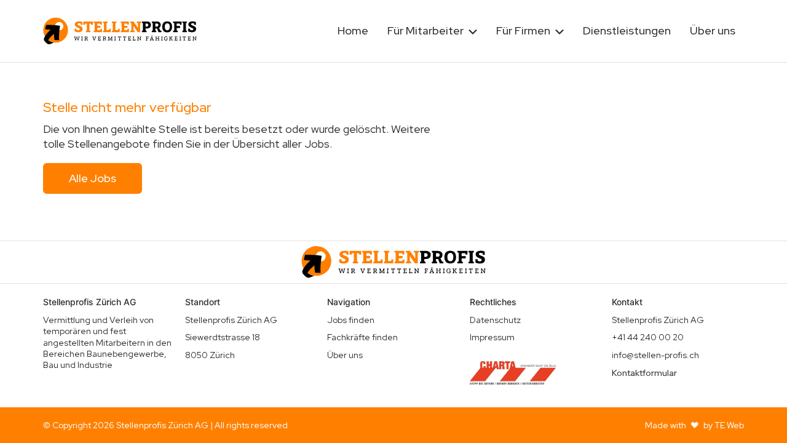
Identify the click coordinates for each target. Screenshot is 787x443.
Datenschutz (495, 319)
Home (353, 30)
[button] (432, 31)
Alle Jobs (92, 178)
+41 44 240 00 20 (648, 337)
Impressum (492, 337)
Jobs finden (350, 319)
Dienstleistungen (627, 30)
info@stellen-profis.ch (655, 355)
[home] (120, 31)
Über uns (712, 30)
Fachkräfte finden (362, 337)
